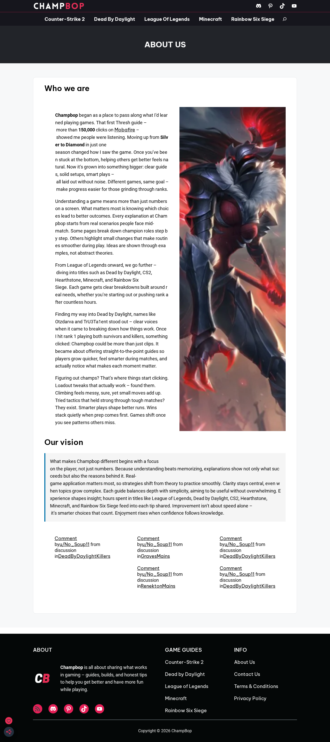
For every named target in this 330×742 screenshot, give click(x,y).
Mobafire (124, 130)
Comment (66, 538)
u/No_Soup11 (74, 544)
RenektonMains (158, 586)
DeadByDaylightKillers (84, 556)
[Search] (284, 19)
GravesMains (155, 556)
